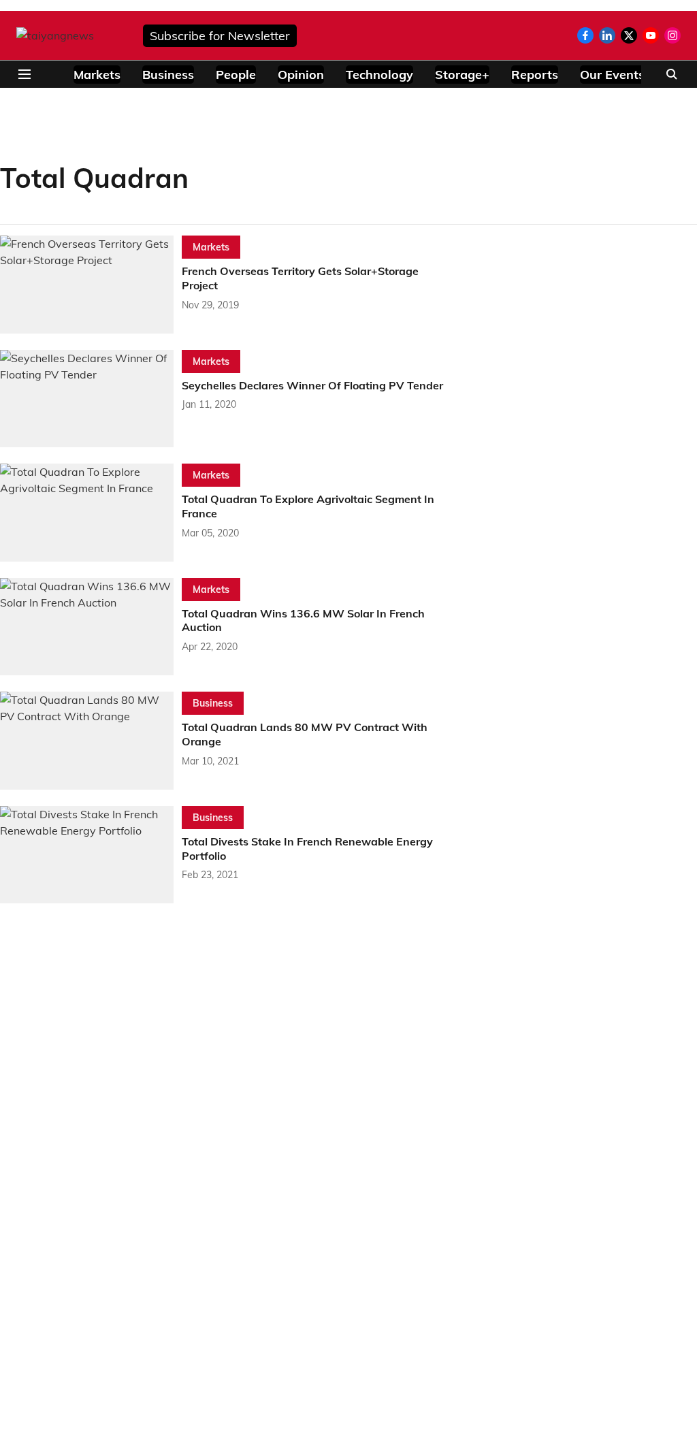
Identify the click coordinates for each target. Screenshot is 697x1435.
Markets (97, 74)
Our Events (612, 74)
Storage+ (462, 74)
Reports (534, 74)
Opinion (301, 74)
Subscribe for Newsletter (220, 36)
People (236, 74)
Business (168, 74)
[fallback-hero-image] (91, 285)
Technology (379, 74)
